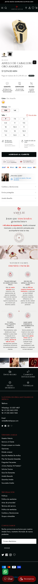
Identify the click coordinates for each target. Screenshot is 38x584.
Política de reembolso (9, 499)
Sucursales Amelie (8, 483)
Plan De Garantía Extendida (11, 459)
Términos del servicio (9, 506)
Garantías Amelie (7, 479)
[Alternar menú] (2, 8)
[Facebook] (5, 426)
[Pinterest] (11, 426)
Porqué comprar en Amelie (11, 445)
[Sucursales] (26, 8)
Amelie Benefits (7, 198)
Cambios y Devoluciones (10, 513)
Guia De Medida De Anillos (11, 455)
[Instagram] (8, 426)
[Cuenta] (29, 8)
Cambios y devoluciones (10, 187)
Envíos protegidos (8, 192)
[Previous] (3, 362)
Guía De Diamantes (8, 472)
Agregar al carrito (19, 154)
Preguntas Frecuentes (9, 462)
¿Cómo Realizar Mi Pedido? (11, 466)
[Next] (35, 362)
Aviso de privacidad (8, 502)
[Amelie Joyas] (16, 7)
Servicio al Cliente (8, 442)
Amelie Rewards (7, 476)
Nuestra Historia (7, 438)
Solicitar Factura (7, 469)
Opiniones (5, 448)
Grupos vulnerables (8, 516)
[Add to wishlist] (34, 62)
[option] (19, 31)
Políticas (4, 496)
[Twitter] (2, 426)
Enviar (7, 548)
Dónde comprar (7, 452)
